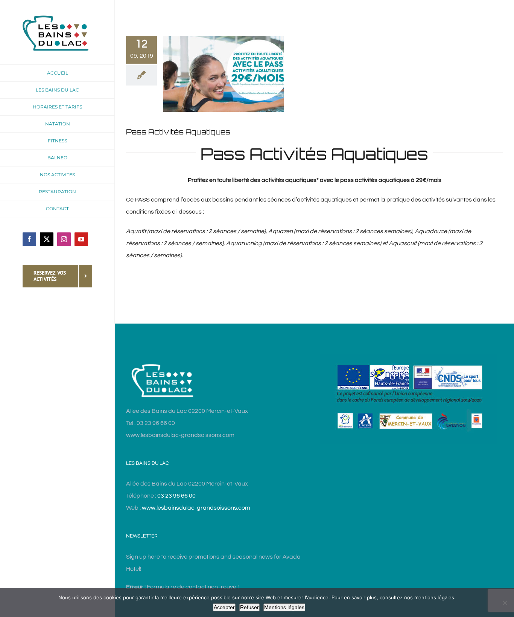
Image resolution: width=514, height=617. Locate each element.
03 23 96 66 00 (176, 496)
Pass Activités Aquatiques (178, 131)
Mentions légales (284, 607)
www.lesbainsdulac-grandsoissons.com (196, 508)
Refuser (249, 607)
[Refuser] (504, 602)
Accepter (224, 607)
